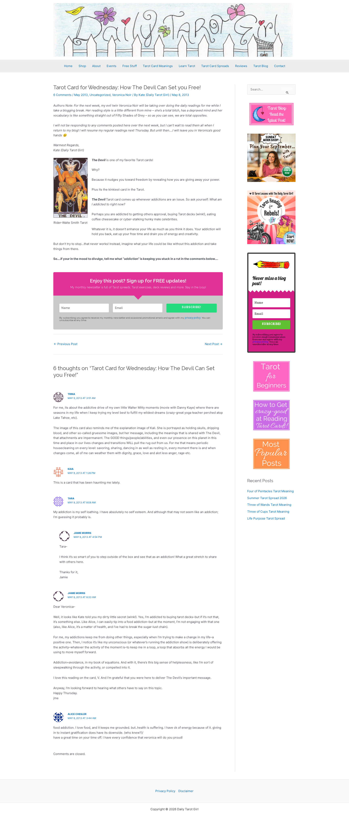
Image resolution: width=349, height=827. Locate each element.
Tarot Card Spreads (215, 66)
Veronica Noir (121, 95)
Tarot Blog (260, 66)
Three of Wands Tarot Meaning (269, 505)
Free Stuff (129, 66)
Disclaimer (185, 791)
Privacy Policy (165, 791)
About (96, 66)
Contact (279, 66)
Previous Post (65, 344)
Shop (82, 66)
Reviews (241, 66)
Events (111, 66)
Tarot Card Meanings (158, 66)
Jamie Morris (82, 532)
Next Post (213, 344)
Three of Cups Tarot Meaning (268, 511)
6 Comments (62, 95)
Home (68, 66)
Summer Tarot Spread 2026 (267, 498)
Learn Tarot (187, 66)
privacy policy (193, 317)
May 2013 (81, 95)
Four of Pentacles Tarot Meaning (270, 491)
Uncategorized (99, 95)
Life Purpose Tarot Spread (266, 518)
